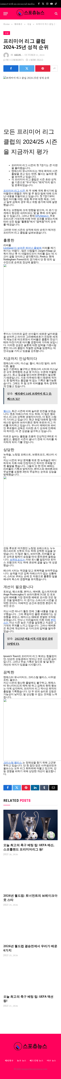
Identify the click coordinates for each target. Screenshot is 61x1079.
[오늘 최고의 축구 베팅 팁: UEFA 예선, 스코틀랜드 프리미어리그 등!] (30, 825)
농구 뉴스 (21, 1060)
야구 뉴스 (51, 1060)
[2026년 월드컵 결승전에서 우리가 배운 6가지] (30, 926)
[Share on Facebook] (10, 68)
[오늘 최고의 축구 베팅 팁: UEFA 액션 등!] (30, 976)
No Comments (15, 59)
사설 (7, 33)
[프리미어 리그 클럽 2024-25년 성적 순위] (30, 94)
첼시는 (7, 411)
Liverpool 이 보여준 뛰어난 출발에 (22, 248)
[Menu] (5, 13)
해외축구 (9, 1060)
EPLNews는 (42, 216)
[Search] (56, 13)
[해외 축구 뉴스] (30, 13)
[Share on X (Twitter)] (26, 68)
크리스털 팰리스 (13, 762)
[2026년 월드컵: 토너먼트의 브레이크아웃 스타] (30, 875)
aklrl (17, 54)
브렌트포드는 (18, 559)
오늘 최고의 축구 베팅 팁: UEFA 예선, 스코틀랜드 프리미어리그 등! (28, 847)
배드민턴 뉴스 (36, 1060)
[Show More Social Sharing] (54, 68)
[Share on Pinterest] (42, 68)
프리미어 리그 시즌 (14, 190)
